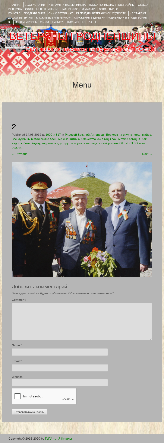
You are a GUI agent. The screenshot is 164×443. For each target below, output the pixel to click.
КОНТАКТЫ (89, 22)
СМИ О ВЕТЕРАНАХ (60, 13)
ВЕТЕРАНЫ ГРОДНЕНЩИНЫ (82, 36)
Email (16, 361)
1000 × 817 (53, 134)
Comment (19, 299)
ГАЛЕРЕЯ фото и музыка (78, 9)
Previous (19, 153)
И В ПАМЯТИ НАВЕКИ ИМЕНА (67, 4)
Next (147, 153)
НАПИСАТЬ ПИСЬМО (65, 22)
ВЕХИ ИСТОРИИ (35, 4)
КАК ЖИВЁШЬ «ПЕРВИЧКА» (53, 17)
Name (16, 345)
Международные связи (32, 22)
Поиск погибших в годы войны (112, 4)
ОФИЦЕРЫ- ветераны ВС (42, 9)
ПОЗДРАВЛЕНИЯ (34, 13)
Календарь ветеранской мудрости (101, 13)
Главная (15, 4)
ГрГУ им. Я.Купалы (58, 438)
